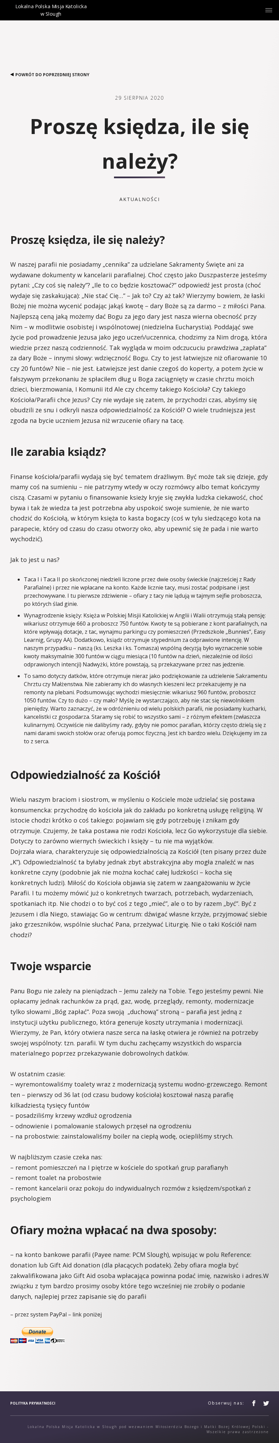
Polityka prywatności (32, 1403)
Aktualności (139, 199)
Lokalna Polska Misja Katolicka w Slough (51, 16)
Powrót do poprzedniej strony (52, 75)
